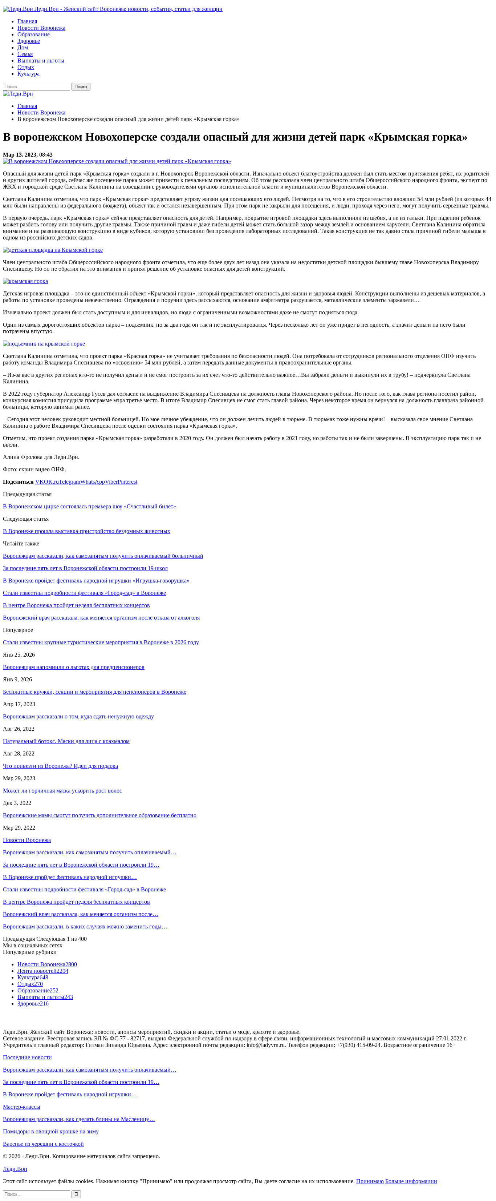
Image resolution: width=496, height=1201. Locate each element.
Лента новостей (42, 971)
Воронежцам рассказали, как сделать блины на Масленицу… (79, 1119)
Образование (33, 34)
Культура (28, 73)
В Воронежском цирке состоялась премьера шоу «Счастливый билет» (89, 506)
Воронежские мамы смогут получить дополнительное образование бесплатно (99, 815)
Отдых (25, 67)
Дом (22, 47)
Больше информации (411, 1181)
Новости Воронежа (41, 28)
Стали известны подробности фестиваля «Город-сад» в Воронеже (84, 889)
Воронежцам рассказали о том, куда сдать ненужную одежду (78, 716)
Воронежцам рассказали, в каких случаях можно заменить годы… (85, 926)
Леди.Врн (15, 1169)
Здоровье (28, 41)
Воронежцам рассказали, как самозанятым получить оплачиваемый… (89, 852)
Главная (27, 21)
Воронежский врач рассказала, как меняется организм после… (80, 914)
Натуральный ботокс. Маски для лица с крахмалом (66, 741)
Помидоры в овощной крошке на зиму (51, 1131)
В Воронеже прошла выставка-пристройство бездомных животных (86, 531)
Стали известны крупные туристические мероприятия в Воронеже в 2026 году (101, 642)
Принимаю (370, 1181)
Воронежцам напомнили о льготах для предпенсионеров (74, 667)
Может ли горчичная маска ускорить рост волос (62, 790)
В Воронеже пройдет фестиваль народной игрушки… (70, 877)
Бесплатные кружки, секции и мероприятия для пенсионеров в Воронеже (94, 692)
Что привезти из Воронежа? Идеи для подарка (60, 766)
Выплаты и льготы (40, 60)
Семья (25, 54)
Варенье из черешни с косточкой (43, 1144)
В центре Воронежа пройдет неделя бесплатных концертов (76, 902)
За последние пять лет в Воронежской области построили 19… (81, 865)
